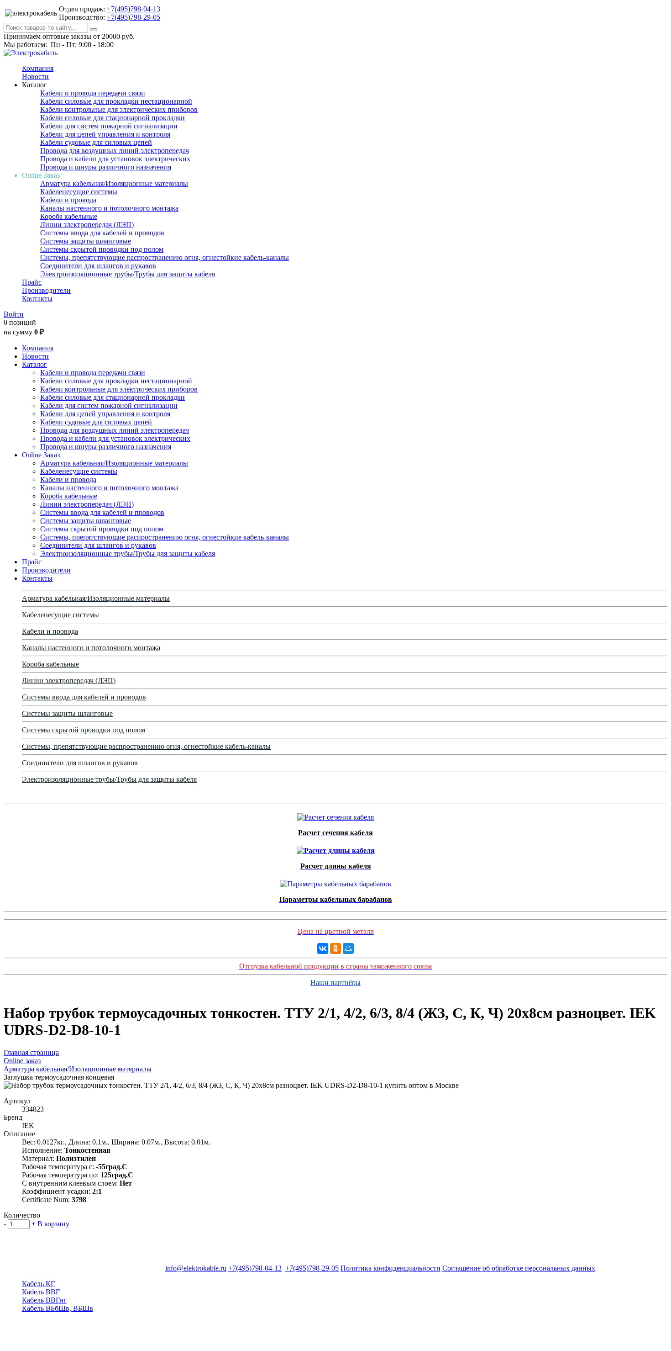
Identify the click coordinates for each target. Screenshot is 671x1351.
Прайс (32, 282)
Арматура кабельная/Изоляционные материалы (114, 183)
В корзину (53, 1224)
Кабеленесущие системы (78, 192)
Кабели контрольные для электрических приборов (119, 109)
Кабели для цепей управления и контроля (105, 134)
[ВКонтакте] (322, 948)
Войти (14, 314)
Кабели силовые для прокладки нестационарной (116, 101)
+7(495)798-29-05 (133, 17)
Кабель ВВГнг (44, 1300)
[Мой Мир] (348, 948)
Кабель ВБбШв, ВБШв (57, 1308)
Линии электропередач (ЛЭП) (87, 224)
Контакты (37, 298)
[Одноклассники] (335, 948)
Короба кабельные (68, 216)
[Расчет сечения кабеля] (335, 815)
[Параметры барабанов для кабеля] (335, 881)
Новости (35, 76)
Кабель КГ (38, 1283)
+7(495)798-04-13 (133, 9)
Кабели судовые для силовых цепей (96, 142)
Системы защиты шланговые (85, 241)
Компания (37, 68)
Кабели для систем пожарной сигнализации (109, 126)
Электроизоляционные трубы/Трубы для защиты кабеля (127, 274)
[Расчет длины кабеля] (336, 848)
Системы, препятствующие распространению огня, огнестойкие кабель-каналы (164, 257)
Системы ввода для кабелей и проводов (102, 233)
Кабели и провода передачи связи (92, 93)
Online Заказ (41, 455)
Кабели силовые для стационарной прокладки (112, 118)
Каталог (34, 364)
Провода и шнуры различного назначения (105, 167)
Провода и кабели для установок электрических (115, 159)
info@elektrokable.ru (195, 1268)
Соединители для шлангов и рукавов (98, 266)
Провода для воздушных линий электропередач (114, 150)
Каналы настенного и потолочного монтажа (109, 208)
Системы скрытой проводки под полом (101, 249)
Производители (46, 290)
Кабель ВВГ (41, 1292)
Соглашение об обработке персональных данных (518, 1268)
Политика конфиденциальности (390, 1268)
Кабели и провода (68, 200)
